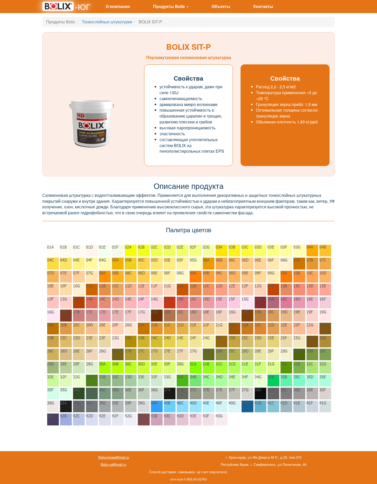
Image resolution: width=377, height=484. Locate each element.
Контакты (263, 6)
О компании (118, 6)
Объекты (221, 6)
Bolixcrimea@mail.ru (113, 457)
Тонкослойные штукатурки (107, 22)
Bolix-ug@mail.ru (113, 464)
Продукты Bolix (169, 6)
